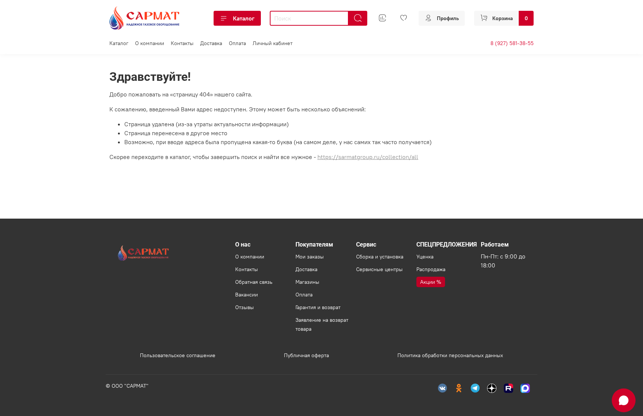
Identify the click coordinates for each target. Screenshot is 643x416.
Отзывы (244, 307)
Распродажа (430, 269)
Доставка (211, 43)
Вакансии (246, 294)
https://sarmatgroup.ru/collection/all (367, 157)
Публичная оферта (306, 355)
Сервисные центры (379, 269)
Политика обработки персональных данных (450, 355)
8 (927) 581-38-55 (512, 43)
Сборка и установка (379, 256)
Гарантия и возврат (317, 307)
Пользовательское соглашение (177, 355)
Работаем (495, 244)
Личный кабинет (272, 43)
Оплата (237, 43)
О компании (149, 43)
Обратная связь (253, 282)
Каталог (244, 18)
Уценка (425, 256)
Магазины (307, 282)
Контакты (182, 43)
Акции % (430, 282)
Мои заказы (309, 256)
